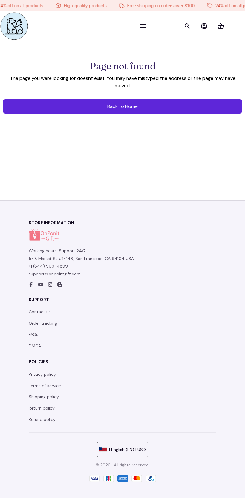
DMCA (35, 346)
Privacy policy (42, 374)
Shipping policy (44, 396)
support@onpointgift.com (55, 274)
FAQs (33, 334)
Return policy (42, 408)
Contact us (40, 311)
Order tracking (43, 323)
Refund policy (42, 419)
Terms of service (45, 385)
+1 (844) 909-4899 (48, 266)
